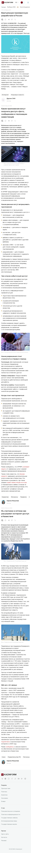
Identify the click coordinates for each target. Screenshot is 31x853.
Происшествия (5, 788)
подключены (5, 742)
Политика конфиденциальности (10, 814)
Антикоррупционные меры (9, 821)
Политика (4, 791)
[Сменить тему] (22, 2)
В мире (3, 801)
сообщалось (10, 747)
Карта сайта (5, 834)
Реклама (3, 840)
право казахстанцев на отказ (17, 482)
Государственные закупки (9, 824)
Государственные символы (9, 817)
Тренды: (3, 7)
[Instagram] (2, 20)
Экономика (4, 798)
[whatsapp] (5, 20)
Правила (23, 497)
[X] (15, 20)
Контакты (4, 837)
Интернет (5, 95)
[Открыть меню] (28, 2)
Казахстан (5, 497)
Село (3, 757)
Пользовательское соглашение (10, 811)
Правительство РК (14, 757)
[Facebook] (12, 20)
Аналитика (4, 795)
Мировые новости (17, 95)
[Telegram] (9, 20)
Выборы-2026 (11, 7)
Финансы (14, 497)
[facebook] (12, 779)
